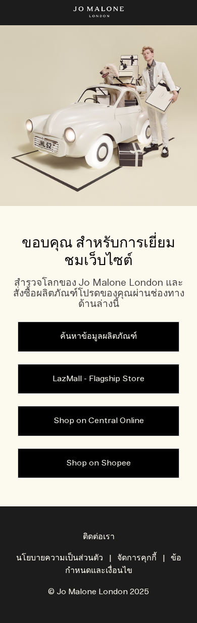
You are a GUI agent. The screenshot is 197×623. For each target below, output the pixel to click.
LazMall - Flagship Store (98, 379)
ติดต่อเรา (99, 537)
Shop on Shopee (98, 463)
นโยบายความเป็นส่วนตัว (59, 558)
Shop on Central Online (99, 421)
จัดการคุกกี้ (137, 558)
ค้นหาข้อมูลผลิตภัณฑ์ (98, 336)
